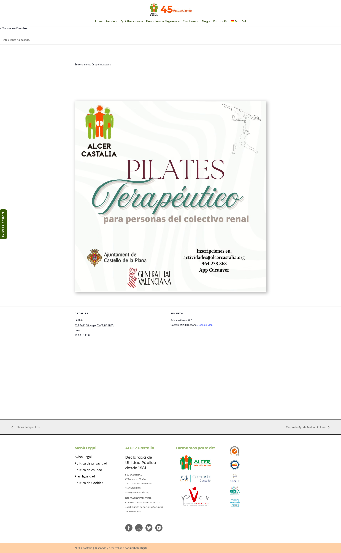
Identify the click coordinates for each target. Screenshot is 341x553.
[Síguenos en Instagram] (138, 530)
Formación (220, 21)
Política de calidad (88, 470)
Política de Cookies (89, 483)
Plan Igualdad (85, 476)
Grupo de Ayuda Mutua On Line (306, 427)
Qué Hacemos (130, 21)
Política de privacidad (91, 463)
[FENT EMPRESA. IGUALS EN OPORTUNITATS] (235, 469)
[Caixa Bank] (235, 494)
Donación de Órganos (161, 21)
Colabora (189, 21)
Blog (205, 21)
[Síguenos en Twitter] (149, 530)
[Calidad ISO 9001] (235, 455)
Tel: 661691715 (132, 511)
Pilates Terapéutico (27, 427)
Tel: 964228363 (132, 488)
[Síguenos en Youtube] (159, 530)
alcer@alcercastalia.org (137, 492)
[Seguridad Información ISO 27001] (235, 482)
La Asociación (105, 21)
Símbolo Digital (138, 548)
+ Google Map (205, 325)
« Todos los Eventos (14, 28)
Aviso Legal (83, 457)
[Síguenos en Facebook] (128, 530)
